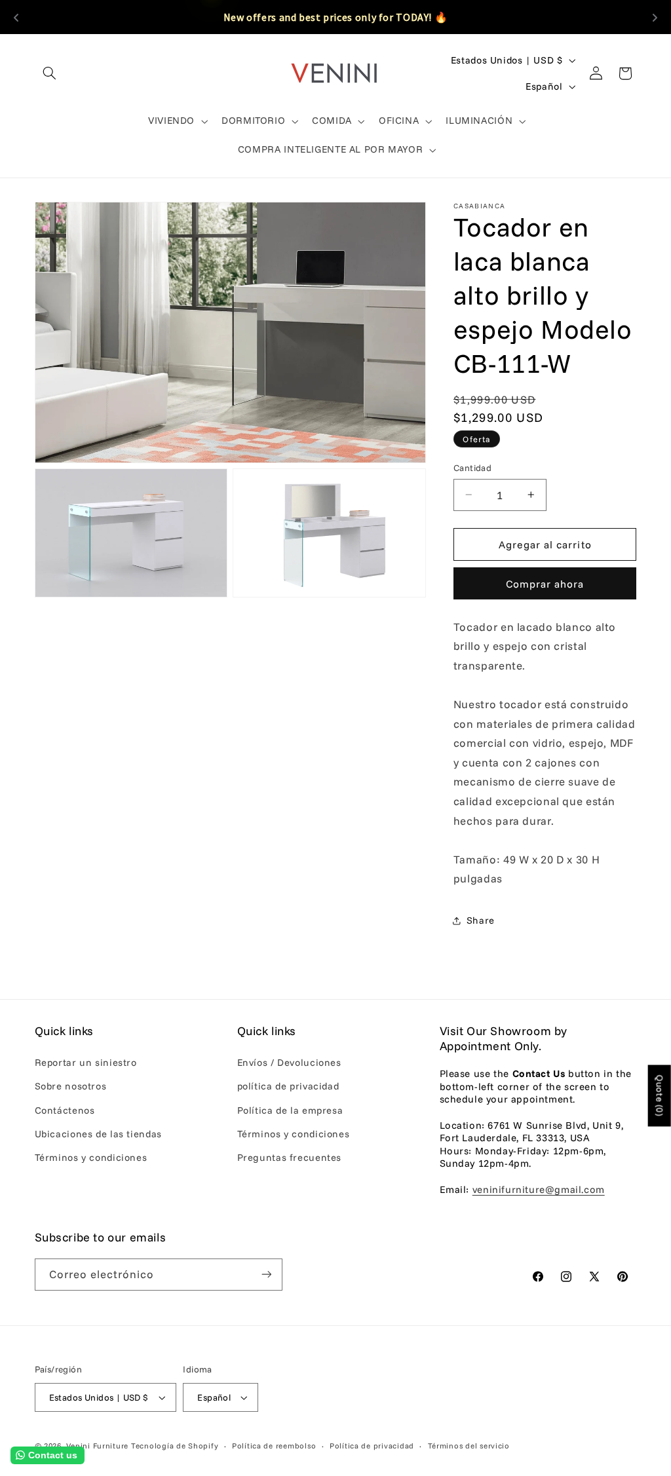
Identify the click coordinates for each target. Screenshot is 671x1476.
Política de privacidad (372, 1445)
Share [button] (481, 920)
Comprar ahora (545, 583)
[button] (50, 73)
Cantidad (472, 467)
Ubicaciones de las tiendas (98, 1133)
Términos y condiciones (91, 1157)
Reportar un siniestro (86, 1062)
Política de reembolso (274, 1445)
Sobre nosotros (71, 1086)
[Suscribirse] (266, 1274)
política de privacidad (288, 1086)
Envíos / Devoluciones (289, 1062)
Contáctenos (65, 1110)
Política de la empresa (290, 1110)
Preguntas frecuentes (289, 1157)
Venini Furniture (98, 1445)
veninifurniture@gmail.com (538, 1189)
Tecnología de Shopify (174, 1445)
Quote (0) (660, 1096)
